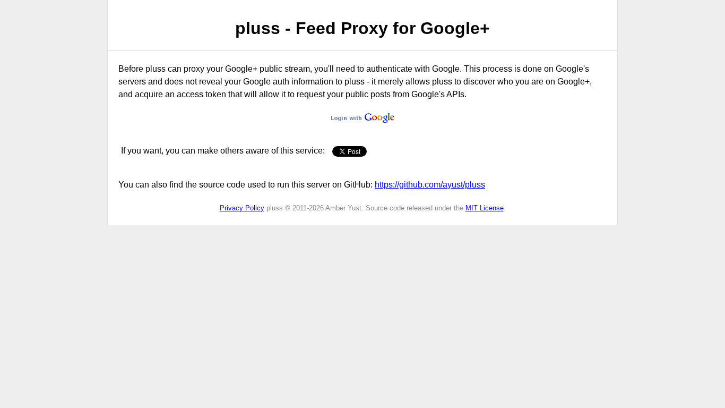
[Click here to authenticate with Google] (362, 120)
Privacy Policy (242, 208)
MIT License (484, 208)
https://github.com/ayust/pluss (430, 184)
